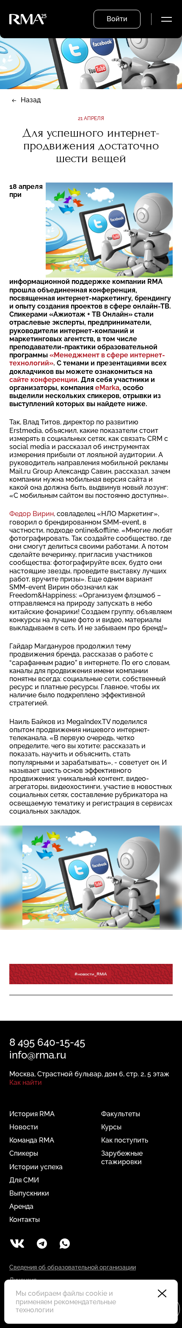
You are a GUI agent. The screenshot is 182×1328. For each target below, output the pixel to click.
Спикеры (23, 1153)
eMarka (107, 388)
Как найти (25, 1082)
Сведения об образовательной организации (72, 1267)
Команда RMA (31, 1140)
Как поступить (124, 1140)
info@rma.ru (37, 1055)
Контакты (24, 1220)
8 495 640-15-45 (47, 1042)
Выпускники (29, 1193)
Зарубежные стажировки (122, 1157)
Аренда (21, 1206)
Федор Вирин (31, 514)
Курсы (111, 1127)
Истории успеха (36, 1167)
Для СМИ (24, 1180)
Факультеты (120, 1114)
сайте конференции (43, 380)
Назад (31, 100)
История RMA (32, 1114)
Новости (23, 1127)
